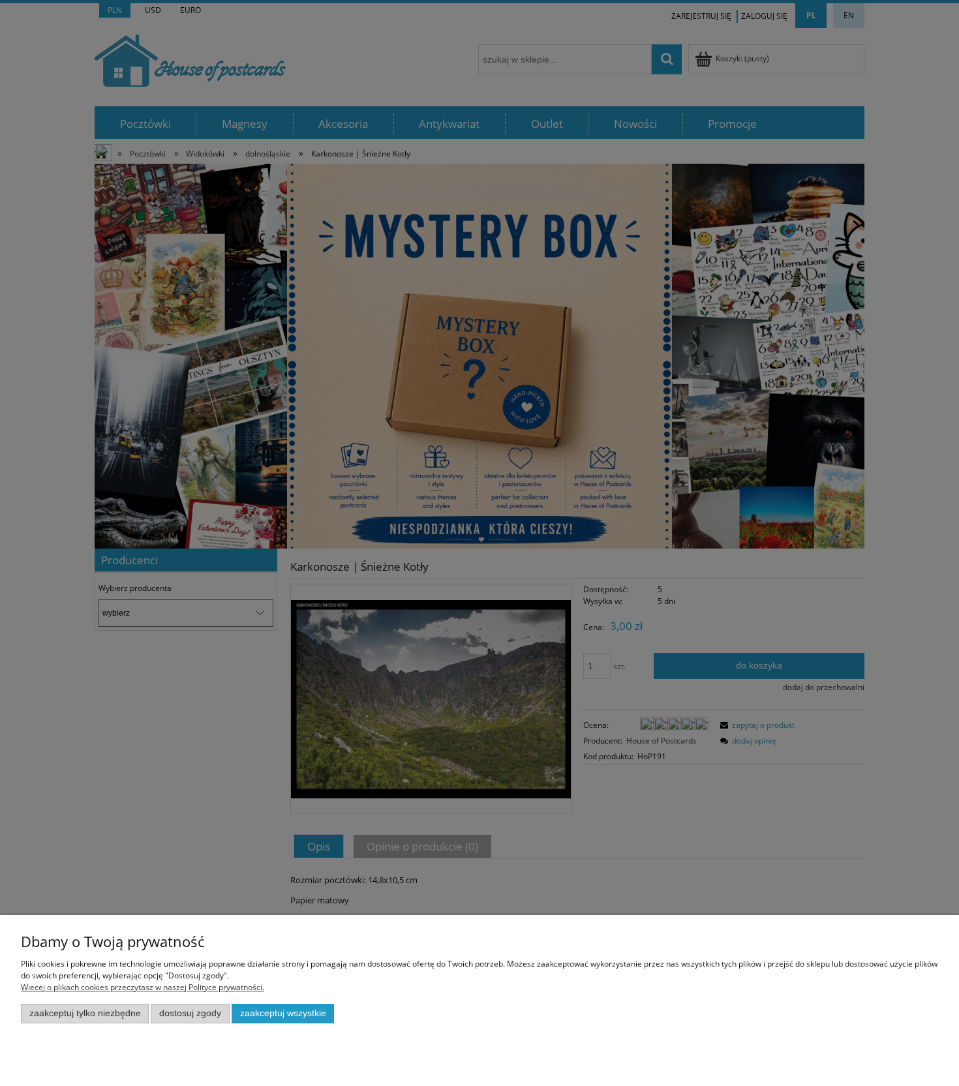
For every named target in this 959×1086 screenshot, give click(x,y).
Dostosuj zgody (190, 1013)
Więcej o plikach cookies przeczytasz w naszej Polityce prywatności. (142, 987)
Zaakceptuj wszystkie (283, 1013)
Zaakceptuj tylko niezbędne (85, 1013)
